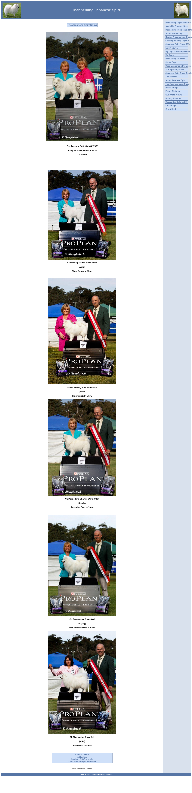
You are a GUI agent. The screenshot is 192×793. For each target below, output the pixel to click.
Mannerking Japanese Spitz (178, 22)
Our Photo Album (173, 95)
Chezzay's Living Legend (177, 41)
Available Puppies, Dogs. (177, 26)
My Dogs (169, 55)
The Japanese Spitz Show (177, 84)
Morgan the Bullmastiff (176, 102)
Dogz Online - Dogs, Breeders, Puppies (96, 774)
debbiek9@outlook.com (85, 761)
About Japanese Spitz (175, 80)
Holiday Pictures (173, 98)
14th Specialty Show (174, 69)
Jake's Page (170, 62)
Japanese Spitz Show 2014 (177, 44)
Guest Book (170, 109)
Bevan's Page (171, 87)
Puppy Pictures (172, 91)
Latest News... (171, 48)
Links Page (170, 105)
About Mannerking (174, 33)
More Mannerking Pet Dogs (178, 66)
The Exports (171, 77)
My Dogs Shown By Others (177, 51)
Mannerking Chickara (175, 59)
